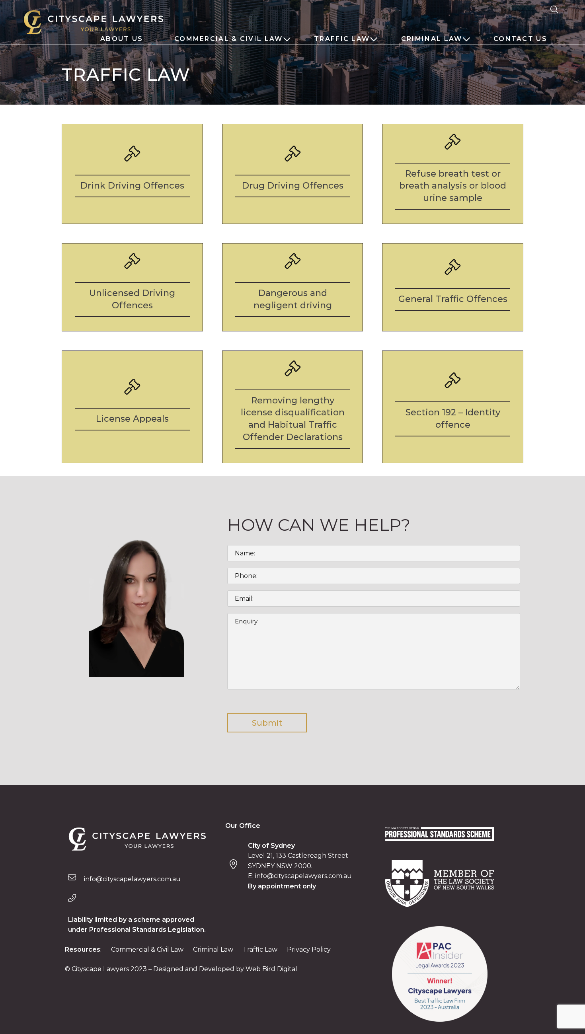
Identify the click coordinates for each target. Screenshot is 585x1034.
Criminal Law (431, 39)
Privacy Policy (309, 949)
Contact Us (520, 39)
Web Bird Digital (271, 969)
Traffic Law (342, 39)
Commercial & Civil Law (228, 39)
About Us (121, 39)
